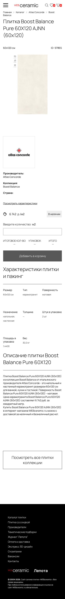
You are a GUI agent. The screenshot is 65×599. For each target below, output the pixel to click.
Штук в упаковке (52, 312)
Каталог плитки (17, 517)
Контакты (13, 561)
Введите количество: (19, 224)
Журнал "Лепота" (18, 537)
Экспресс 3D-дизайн (20, 546)
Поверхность (50, 290)
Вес (25, 338)
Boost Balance (11, 184)
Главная (7, 12)
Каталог (20, 12)
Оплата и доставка (19, 541)
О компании (15, 551)
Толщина (28, 312)
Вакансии (13, 556)
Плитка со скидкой (19, 522)
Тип (25, 290)
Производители (17, 527)
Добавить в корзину (32, 256)
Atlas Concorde (36, 12)
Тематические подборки (22, 532)
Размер (7, 290)
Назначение (10, 312)
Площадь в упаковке (9, 339)
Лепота (41, 570)
